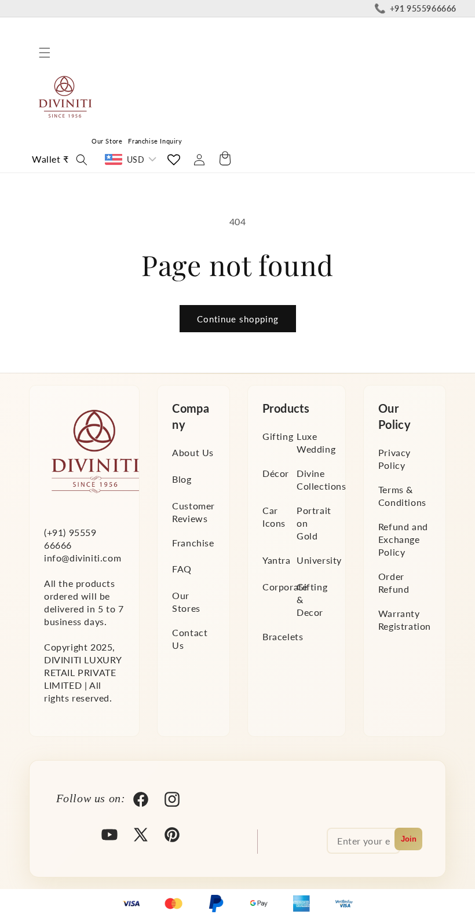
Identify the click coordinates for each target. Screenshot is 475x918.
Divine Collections (321, 479)
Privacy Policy (394, 459)
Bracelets (282, 636)
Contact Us (189, 639)
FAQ (182, 568)
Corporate (284, 586)
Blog (181, 478)
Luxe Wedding (316, 442)
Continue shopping (238, 319)
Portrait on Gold (314, 523)
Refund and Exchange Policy (403, 539)
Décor (275, 473)
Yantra (276, 560)
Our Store (107, 141)
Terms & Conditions (402, 496)
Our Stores (186, 602)
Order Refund (394, 582)
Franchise (193, 542)
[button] (44, 52)
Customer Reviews (193, 512)
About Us (193, 452)
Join (408, 839)
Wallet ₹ (50, 158)
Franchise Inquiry (155, 141)
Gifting (277, 436)
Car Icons (274, 516)
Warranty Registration (404, 619)
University (319, 560)
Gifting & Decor (312, 599)
